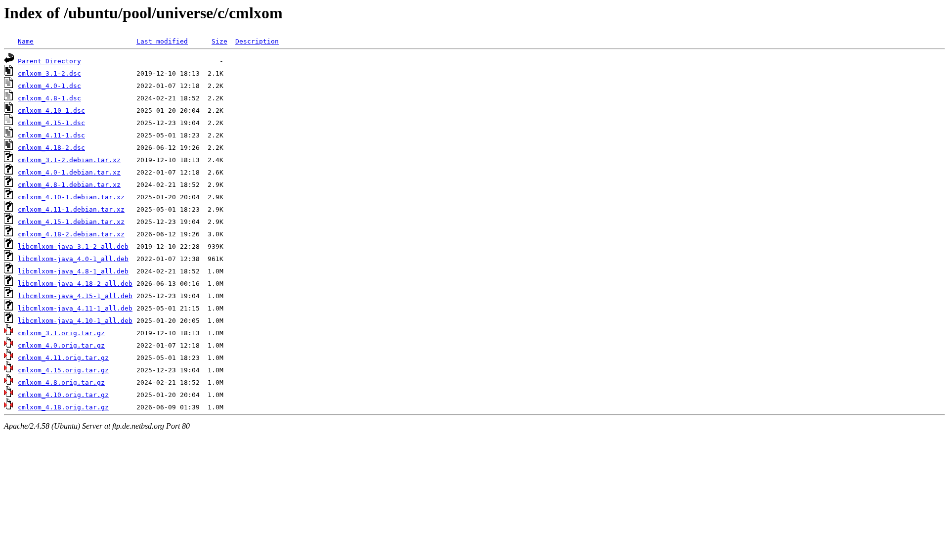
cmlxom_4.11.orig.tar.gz (63, 357)
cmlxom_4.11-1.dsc (51, 135)
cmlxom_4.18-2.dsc (51, 147)
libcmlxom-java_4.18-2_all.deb (75, 283)
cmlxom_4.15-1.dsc (51, 123)
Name (26, 41)
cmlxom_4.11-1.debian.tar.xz (71, 209)
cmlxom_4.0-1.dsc (49, 85)
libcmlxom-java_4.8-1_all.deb (73, 271)
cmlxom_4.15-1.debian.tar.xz (71, 221)
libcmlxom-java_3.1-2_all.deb (73, 246)
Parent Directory (49, 61)
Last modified (162, 41)
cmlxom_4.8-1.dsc (49, 98)
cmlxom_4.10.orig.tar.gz (63, 395)
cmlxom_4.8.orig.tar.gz (61, 382)
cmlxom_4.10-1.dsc (51, 110)
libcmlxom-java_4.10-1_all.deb (75, 320)
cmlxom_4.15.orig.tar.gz (63, 370)
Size (219, 41)
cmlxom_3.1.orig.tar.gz (61, 333)
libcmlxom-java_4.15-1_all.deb (75, 296)
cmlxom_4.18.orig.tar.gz (63, 407)
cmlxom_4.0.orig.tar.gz (61, 345)
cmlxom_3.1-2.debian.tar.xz (69, 160)
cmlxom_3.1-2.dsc (49, 73)
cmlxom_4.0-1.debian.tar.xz (69, 172)
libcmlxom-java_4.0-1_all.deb (73, 259)
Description (257, 41)
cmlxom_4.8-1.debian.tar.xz (69, 184)
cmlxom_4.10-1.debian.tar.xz (71, 197)
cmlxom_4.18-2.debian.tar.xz (71, 234)
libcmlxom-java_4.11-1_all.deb (75, 308)
